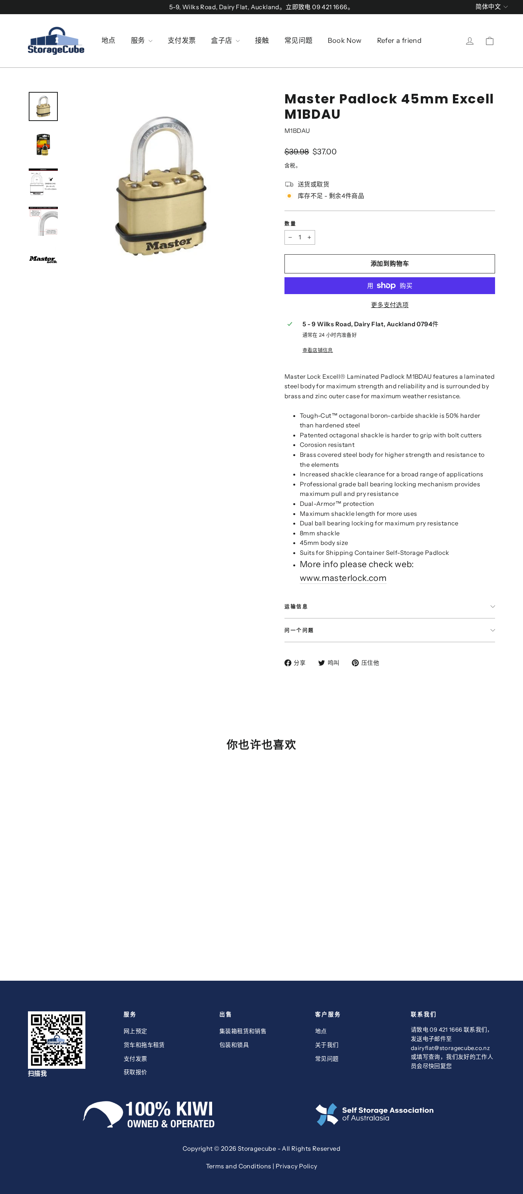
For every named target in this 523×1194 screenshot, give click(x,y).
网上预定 (135, 1031)
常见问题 (298, 40)
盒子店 (222, 40)
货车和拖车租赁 (144, 1045)
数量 (290, 223)
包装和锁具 (234, 1045)
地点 (108, 40)
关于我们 (327, 1045)
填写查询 (428, 1056)
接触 (262, 40)
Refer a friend (399, 40)
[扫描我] (70, 1040)
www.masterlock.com (343, 577)
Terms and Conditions (238, 1166)
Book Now (344, 40)
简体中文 (488, 6)
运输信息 (296, 606)
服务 (139, 40)
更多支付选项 (390, 305)
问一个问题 (299, 630)
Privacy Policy (296, 1166)
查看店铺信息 (317, 350)
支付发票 (182, 40)
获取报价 (135, 1072)
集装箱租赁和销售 (242, 1031)
